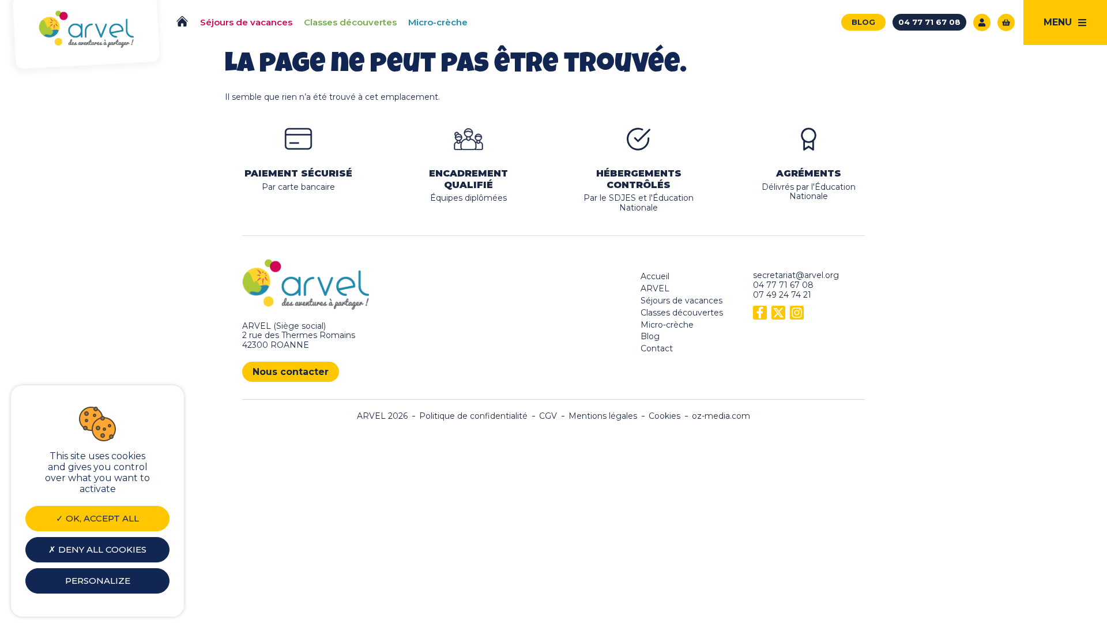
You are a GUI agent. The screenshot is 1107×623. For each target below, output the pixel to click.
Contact (657, 348)
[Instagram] (797, 313)
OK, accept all (101, 518)
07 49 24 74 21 (782, 295)
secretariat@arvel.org (796, 275)
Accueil (655, 276)
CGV (548, 416)
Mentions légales (602, 416)
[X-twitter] (778, 313)
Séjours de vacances (681, 300)
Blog (650, 336)
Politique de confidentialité (473, 416)
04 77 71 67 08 (783, 285)
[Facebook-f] (760, 313)
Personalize (97, 580)
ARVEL (655, 288)
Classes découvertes (682, 312)
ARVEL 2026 (382, 416)
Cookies (664, 416)
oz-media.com (721, 416)
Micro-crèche (667, 325)
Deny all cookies (101, 549)
